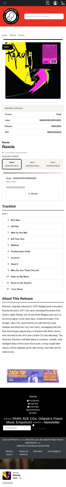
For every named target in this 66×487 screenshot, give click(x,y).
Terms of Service (23, 453)
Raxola (13, 35)
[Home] (11, 16)
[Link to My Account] (55, 3)
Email (34, 413)
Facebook (34, 401)
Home (4, 35)
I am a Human (39, 428)
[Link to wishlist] (48, 3)
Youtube (34, 407)
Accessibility (54, 451)
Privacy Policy (10, 453)
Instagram (34, 410)
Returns (38, 451)
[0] (63, 3)
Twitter (34, 404)
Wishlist (34, 194)
